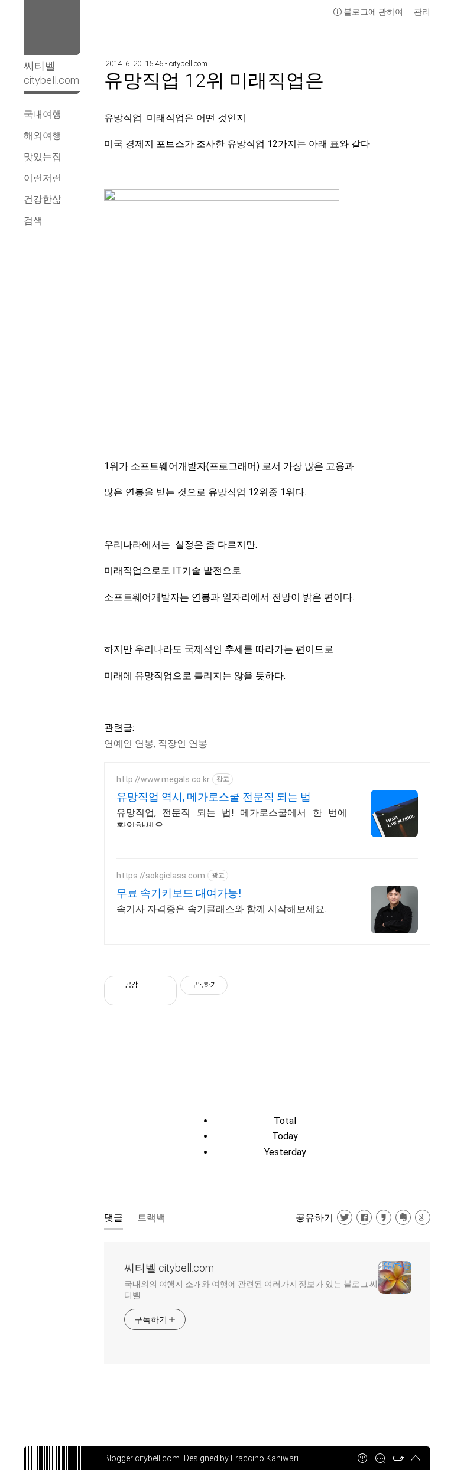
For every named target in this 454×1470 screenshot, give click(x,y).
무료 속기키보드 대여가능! (178, 893)
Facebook (364, 1217)
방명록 (380, 1458)
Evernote (403, 1217)
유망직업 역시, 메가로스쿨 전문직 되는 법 (213, 796)
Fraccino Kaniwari (265, 1458)
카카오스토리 (383, 1217)
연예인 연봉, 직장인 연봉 (155, 743)
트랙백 (151, 1217)
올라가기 (415, 1458)
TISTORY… (362, 1458)
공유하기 (314, 1217)
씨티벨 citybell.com (169, 1268)
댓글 (113, 1217)
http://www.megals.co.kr (163, 779)
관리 (422, 12)
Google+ (422, 1217)
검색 (33, 220)
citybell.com (157, 1458)
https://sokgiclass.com (160, 875)
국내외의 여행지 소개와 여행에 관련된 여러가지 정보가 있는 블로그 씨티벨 (251, 1289)
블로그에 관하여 (373, 12)
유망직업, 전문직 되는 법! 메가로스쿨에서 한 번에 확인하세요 (231, 819)
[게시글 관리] (163, 985)
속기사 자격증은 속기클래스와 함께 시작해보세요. (221, 908)
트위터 (344, 1217)
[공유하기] (148, 985)
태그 (398, 1458)
